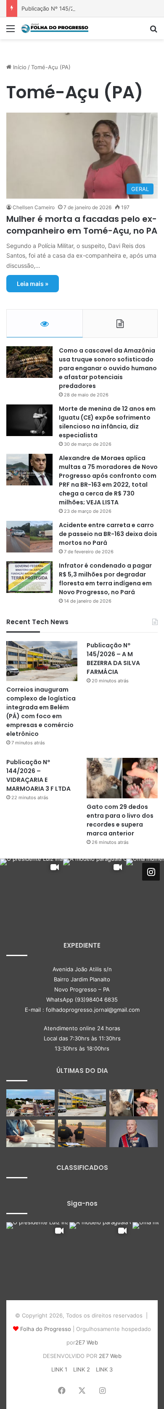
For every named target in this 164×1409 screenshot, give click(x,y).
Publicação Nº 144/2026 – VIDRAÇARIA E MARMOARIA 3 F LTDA (38, 775)
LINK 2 (81, 1369)
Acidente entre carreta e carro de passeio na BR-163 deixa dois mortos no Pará (108, 534)
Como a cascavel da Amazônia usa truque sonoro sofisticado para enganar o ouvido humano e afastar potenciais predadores (108, 368)
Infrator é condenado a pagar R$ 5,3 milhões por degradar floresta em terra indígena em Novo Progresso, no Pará (105, 578)
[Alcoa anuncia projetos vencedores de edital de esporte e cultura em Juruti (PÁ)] (30, 1103)
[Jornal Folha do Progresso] (54, 28)
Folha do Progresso (45, 1328)
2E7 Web (86, 1342)
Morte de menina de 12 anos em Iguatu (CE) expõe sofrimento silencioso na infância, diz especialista (107, 421)
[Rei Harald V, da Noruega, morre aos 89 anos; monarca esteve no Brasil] (133, 1133)
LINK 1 (59, 1369)
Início (18, 67)
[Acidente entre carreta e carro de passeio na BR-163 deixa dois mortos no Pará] (29, 536)
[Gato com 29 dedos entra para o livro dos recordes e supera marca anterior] (122, 778)
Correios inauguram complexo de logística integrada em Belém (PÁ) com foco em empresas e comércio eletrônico (41, 711)
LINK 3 (104, 1369)
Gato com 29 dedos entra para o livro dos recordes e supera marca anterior (120, 820)
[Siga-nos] (151, 871)
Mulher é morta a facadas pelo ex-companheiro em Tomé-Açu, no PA (81, 225)
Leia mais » (32, 283)
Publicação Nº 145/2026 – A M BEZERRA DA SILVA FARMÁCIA (113, 658)
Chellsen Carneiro (34, 207)
